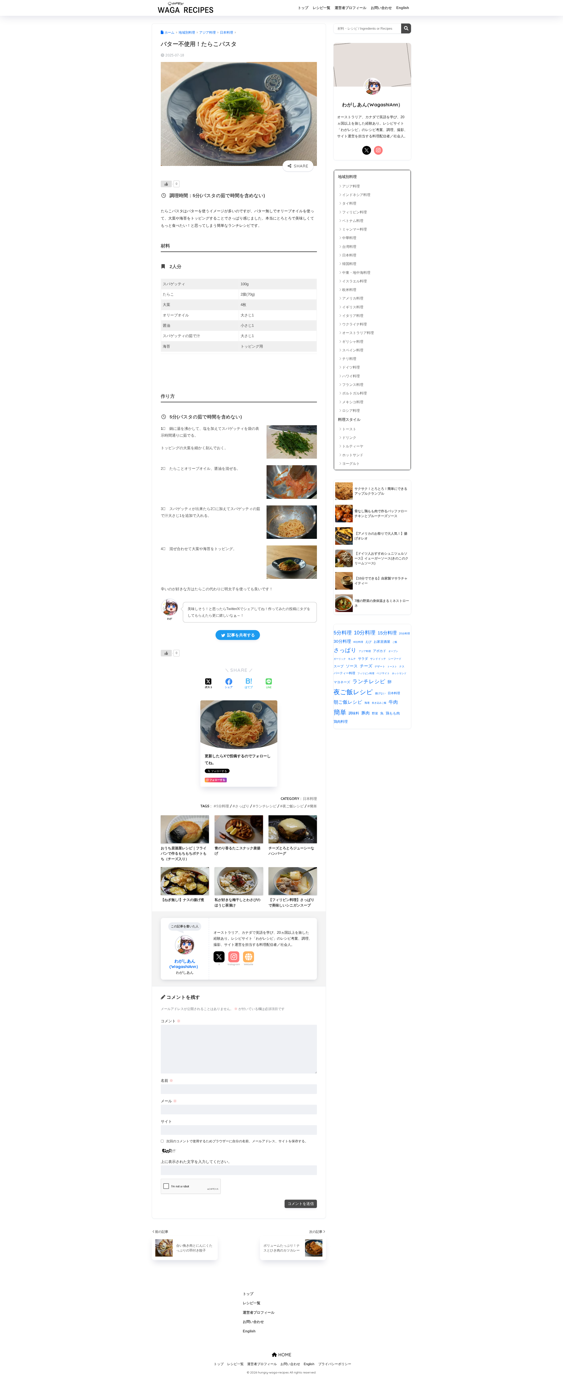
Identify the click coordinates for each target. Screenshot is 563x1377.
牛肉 (393, 702)
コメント (171, 1021)
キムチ (352, 658)
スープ (339, 666)
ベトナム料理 (352, 221)
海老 (367, 702)
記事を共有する (240, 635)
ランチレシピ (265, 806)
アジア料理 (351, 186)
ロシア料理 (351, 410)
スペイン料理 (352, 350)
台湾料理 (349, 247)
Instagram (234, 964)
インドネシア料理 (356, 195)
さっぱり (242, 806)
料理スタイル (349, 420)
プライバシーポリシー (334, 1364)
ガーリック (340, 659)
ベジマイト (383, 673)
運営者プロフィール (350, 8)
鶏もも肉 (393, 713)
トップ (303, 8)
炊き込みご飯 (379, 702)
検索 (406, 28)
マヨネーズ (342, 682)
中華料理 (349, 238)
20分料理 (404, 633)
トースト (349, 429)
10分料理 (364, 633)
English (402, 8)
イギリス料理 (352, 307)
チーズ (366, 666)
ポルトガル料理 (354, 393)
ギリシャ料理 (352, 341)
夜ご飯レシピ (293, 806)
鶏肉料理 (341, 721)
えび (368, 641)
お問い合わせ (381, 8)
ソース (352, 666)
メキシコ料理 (352, 402)
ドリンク (349, 438)
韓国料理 (349, 264)
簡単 (313, 806)
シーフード (394, 658)
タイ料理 (349, 203)
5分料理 (222, 806)
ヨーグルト (351, 463)
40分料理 (358, 642)
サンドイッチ (378, 658)
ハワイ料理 (351, 376)
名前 (167, 1081)
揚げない (380, 693)
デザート (380, 666)
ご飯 (394, 642)
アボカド (379, 651)
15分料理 (387, 632)
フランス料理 (352, 385)
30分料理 (342, 641)
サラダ (363, 658)
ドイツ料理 (351, 367)
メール (169, 1101)
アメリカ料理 (352, 298)
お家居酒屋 (382, 641)
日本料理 (310, 798)
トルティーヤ (352, 446)
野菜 (375, 713)
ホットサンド (352, 455)
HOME (284, 1354)
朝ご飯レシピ (348, 702)
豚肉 (365, 713)
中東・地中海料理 (356, 272)
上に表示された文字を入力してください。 (196, 1162)
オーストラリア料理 (358, 333)
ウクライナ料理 (354, 324)
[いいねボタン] (166, 184)
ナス (401, 666)
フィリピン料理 (354, 212)
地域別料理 (347, 177)
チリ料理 (349, 359)
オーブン (393, 651)
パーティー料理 (344, 673)
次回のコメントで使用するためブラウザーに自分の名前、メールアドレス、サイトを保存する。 (237, 1141)
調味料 (354, 713)
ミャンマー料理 (354, 229)
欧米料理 (349, 290)
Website (248, 964)
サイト (166, 1121)
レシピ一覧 (321, 8)
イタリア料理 (352, 316)
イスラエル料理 (354, 281)
